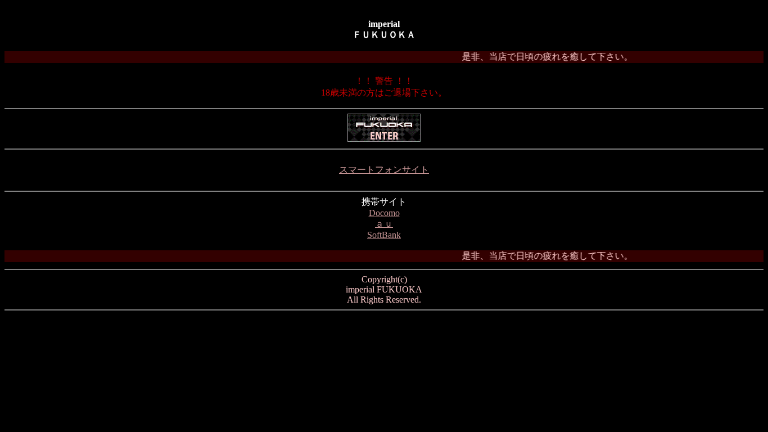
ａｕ (384, 223)
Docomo (384, 213)
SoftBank (384, 235)
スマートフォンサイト (384, 169)
